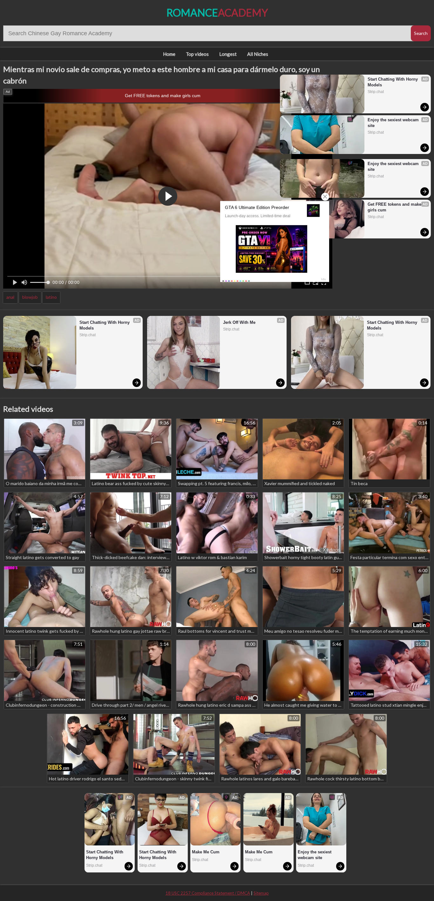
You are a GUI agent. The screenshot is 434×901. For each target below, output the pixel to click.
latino (51, 297)
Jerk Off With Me (239, 322)
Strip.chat (376, 92)
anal (10, 297)
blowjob (30, 297)
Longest (228, 54)
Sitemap (261, 893)
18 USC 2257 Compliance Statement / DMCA (208, 893)
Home (169, 54)
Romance (217, 12)
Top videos (197, 54)
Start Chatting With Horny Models (393, 82)
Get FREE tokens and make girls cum (162, 95)
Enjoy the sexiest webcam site (394, 122)
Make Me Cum (206, 852)
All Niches (257, 54)
